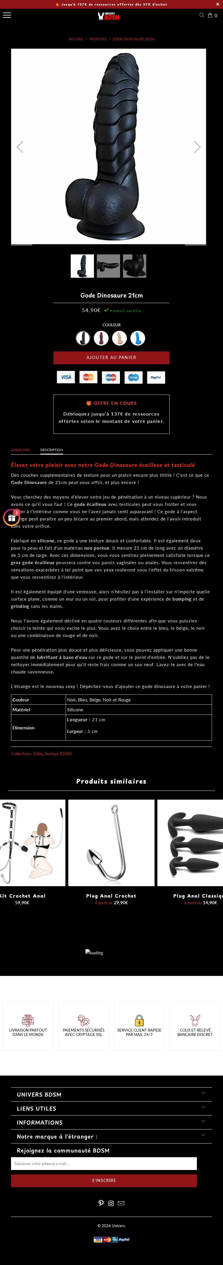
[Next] (195, 147)
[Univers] (109, 18)
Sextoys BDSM (58, 753)
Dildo (38, 753)
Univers (118, 1225)
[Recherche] (203, 15)
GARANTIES (20, 450)
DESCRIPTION (51, 450)
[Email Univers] (121, 1203)
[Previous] (21, 147)
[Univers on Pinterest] (101, 1203)
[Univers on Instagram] (111, 1203)
